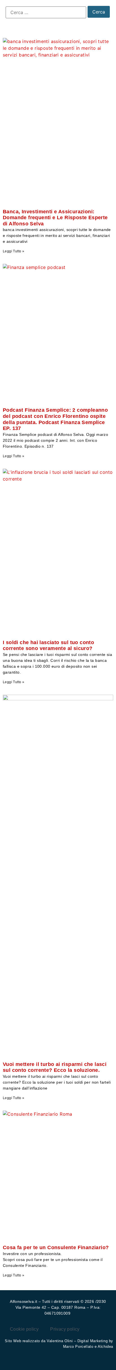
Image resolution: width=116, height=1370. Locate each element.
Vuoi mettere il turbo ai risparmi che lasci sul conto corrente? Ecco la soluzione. (54, 1067)
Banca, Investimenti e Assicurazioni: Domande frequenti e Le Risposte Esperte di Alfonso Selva (55, 218)
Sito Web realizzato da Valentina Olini (39, 1341)
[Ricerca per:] (46, 12)
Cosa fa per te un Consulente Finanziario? (56, 1247)
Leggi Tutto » (13, 251)
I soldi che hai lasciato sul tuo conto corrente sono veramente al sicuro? (48, 645)
